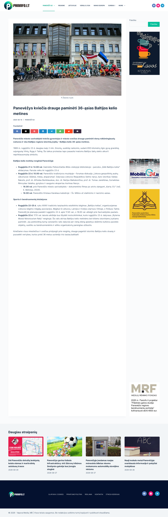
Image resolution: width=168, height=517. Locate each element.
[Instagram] (158, 5)
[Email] (77, 131)
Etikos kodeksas (113, 494)
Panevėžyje (48, 5)
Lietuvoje (72, 5)
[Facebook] (154, 5)
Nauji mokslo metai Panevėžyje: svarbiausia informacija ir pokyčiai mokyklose (141, 463)
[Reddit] (69, 131)
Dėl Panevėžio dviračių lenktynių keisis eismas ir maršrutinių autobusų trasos (23, 463)
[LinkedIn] (43, 131)
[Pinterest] (34, 131)
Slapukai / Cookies (56, 494)
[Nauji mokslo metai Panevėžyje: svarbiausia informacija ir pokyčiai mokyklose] (142, 446)
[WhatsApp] (60, 131)
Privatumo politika (74, 494)
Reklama (88, 494)
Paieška (132, 20)
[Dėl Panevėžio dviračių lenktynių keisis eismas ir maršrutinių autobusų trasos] (25, 446)
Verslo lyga (85, 5)
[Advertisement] (144, 117)
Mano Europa (99, 5)
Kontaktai (99, 494)
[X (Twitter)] (26, 131)
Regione (61, 5)
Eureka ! (111, 5)
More (121, 5)
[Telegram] (162, 5)
